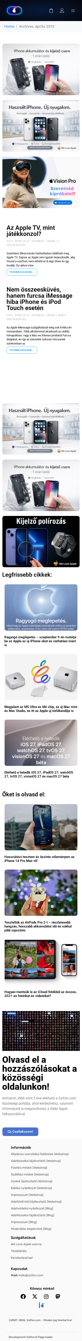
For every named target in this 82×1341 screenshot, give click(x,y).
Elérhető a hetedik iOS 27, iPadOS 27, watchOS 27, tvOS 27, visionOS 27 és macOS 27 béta (38, 774)
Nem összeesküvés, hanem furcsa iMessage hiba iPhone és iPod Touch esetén (39, 299)
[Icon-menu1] (73, 10)
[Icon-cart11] (51, 10)
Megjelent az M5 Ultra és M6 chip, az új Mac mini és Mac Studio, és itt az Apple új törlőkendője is (40, 709)
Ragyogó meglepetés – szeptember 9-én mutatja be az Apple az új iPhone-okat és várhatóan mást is (40, 641)
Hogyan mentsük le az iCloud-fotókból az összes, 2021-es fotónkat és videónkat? (40, 994)
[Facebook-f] (23, 1296)
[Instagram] (46, 1296)
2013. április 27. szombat (25, 241)
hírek (51, 241)
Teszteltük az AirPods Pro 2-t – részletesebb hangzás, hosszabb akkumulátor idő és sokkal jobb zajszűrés (38, 926)
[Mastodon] (58, 1296)
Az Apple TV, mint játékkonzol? (31, 230)
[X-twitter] (35, 1296)
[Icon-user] (62, 10)
